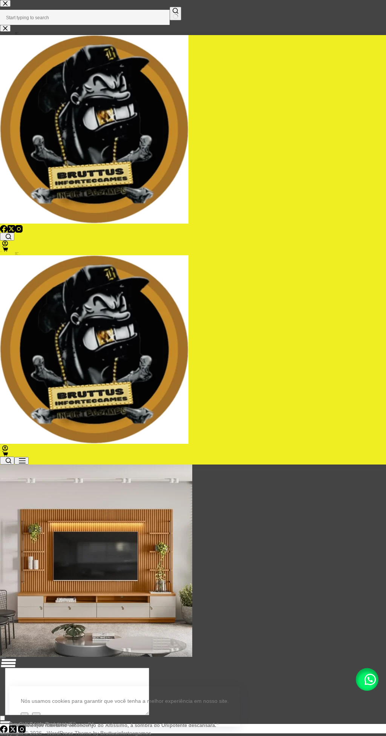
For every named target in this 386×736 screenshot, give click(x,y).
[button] (367, 679)
